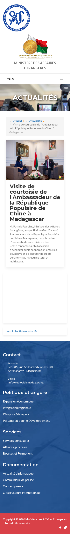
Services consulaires (16, 440)
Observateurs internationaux (22, 492)
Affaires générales (15, 447)
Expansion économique (18, 401)
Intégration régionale (17, 407)
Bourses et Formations (18, 453)
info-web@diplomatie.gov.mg (26, 382)
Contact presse (13, 486)
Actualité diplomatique (18, 473)
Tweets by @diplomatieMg (21, 331)
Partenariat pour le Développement (26, 420)
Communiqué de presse (18, 480)
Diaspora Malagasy (16, 414)
